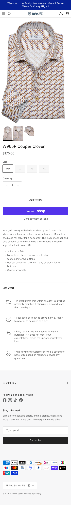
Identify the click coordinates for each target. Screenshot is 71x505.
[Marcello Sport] (35, 13)
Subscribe (35, 440)
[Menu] (3, 13)
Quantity (7, 178)
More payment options (35, 218)
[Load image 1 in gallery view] (35, 71)
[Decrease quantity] (6, 185)
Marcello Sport (16, 494)
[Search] (11, 13)
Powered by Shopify (32, 494)
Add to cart (35, 199)
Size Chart (8, 287)
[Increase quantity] (19, 185)
